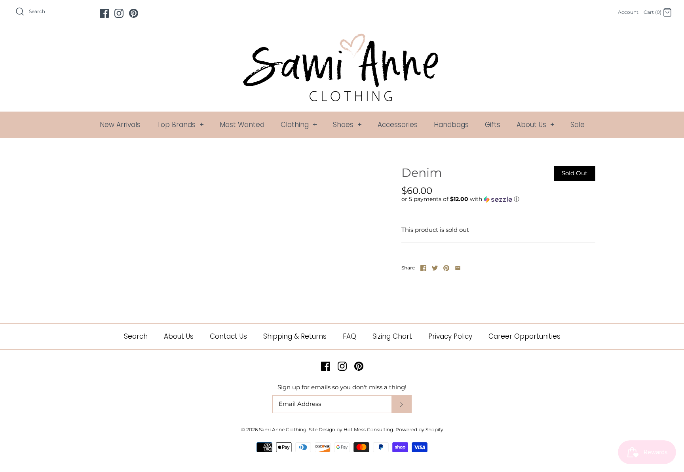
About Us (536, 124)
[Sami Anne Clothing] (342, 38)
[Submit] (401, 404)
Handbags (451, 124)
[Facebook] (104, 13)
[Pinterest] (133, 13)
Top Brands (180, 124)
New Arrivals (120, 124)
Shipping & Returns (295, 336)
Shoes (347, 124)
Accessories (398, 124)
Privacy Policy (450, 336)
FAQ (349, 336)
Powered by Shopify (419, 429)
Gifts (492, 124)
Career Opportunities (524, 336)
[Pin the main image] (446, 268)
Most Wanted (242, 124)
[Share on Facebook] (423, 268)
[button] (460, 199)
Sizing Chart (392, 336)
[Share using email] (458, 268)
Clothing (299, 124)
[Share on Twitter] (435, 268)
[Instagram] (119, 13)
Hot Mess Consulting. (369, 429)
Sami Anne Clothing (282, 429)
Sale (577, 124)
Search (136, 336)
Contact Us (228, 336)
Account (628, 12)
